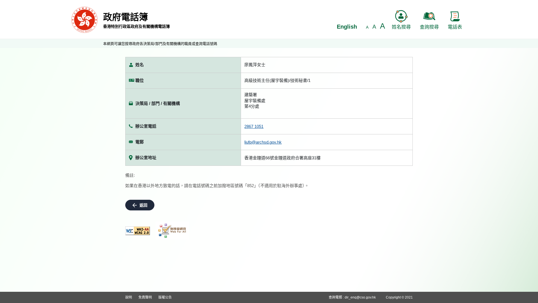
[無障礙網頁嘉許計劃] (172, 231)
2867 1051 (253, 126)
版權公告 (165, 297)
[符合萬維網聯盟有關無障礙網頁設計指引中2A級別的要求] (137, 230)
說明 (128, 297)
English (347, 26)
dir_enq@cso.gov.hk (360, 297)
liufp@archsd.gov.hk (263, 142)
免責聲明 (145, 297)
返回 (143, 205)
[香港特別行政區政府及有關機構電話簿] (84, 19)
